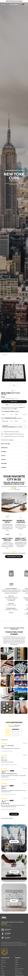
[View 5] (20, 385)
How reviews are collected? (7, 818)
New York (3, 960)
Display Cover (18, 971)
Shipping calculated (10, 398)
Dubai (2, 968)
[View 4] (19, 385)
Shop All (14, 900)
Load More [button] (14, 814)
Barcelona (3, 966)
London (2, 971)
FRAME (16, 962)
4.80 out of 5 (17, 725)
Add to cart (14, 401)
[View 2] (15, 385)
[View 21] (7, 385)
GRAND (16, 964)
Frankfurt (3, 962)
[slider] (14, 385)
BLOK (16, 966)
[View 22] (9, 385)
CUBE (16, 960)
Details (20, 1)
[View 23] (11, 385)
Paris (2, 964)
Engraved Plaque (18, 973)
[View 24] (12, 385)
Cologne (3, 973)
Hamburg (3, 975)
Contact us (11, 440)
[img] (4, 743)
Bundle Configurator (19, 968)
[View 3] (17, 385)
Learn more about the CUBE (14, 556)
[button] (11, 184)
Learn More (16, 411)
